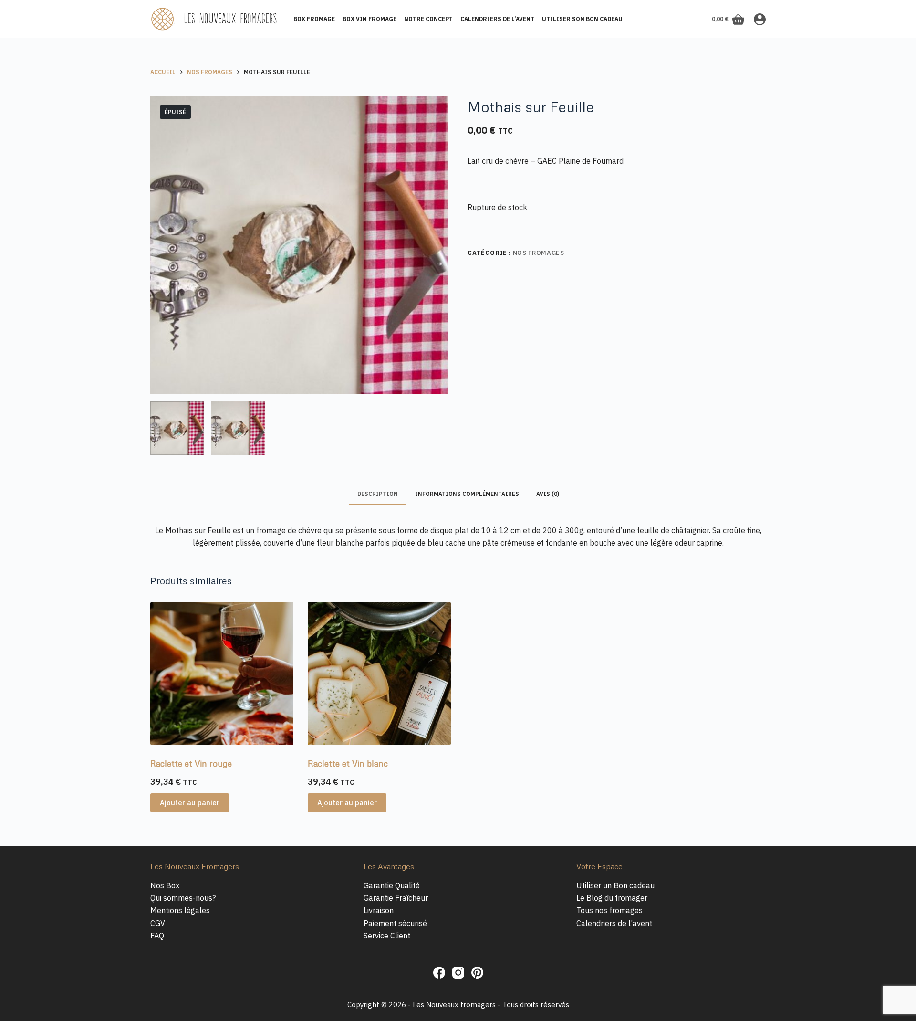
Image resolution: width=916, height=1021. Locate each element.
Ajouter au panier (189, 802)
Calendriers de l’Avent (497, 18)
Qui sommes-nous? (183, 898)
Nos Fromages (538, 253)
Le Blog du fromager (611, 898)
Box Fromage (314, 18)
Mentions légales (180, 910)
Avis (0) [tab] (547, 493)
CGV (157, 923)
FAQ (157, 935)
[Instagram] (458, 973)
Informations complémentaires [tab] (467, 493)
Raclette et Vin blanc (348, 763)
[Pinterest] (477, 973)
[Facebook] (439, 973)
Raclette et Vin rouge (191, 763)
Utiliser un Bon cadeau (615, 885)
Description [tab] (377, 493)
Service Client (387, 935)
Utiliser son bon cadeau (582, 18)
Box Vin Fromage (369, 18)
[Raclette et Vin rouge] (221, 673)
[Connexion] (760, 19)
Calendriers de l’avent (614, 923)
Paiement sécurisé (395, 923)
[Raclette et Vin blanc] (379, 673)
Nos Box (164, 885)
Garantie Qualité (392, 885)
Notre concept (428, 18)
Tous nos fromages (609, 910)
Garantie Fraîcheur (396, 898)
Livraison (379, 910)
